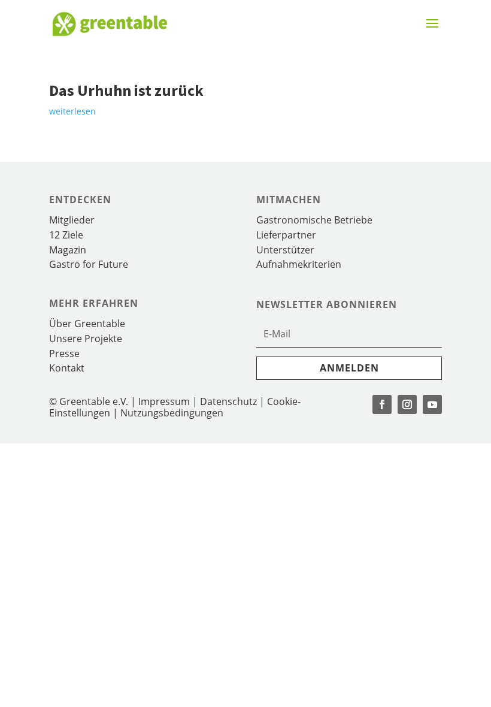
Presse (64, 353)
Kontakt (66, 367)
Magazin (67, 249)
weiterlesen (72, 111)
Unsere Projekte (85, 338)
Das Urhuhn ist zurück (126, 90)
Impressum (164, 401)
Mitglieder (72, 219)
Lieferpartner (286, 234)
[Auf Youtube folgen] (432, 404)
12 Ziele (66, 234)
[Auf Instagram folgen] (407, 404)
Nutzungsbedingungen (171, 412)
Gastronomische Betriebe (314, 219)
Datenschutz (228, 401)
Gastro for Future (88, 264)
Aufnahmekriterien (298, 264)
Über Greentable (87, 323)
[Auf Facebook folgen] (382, 404)
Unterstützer (285, 249)
